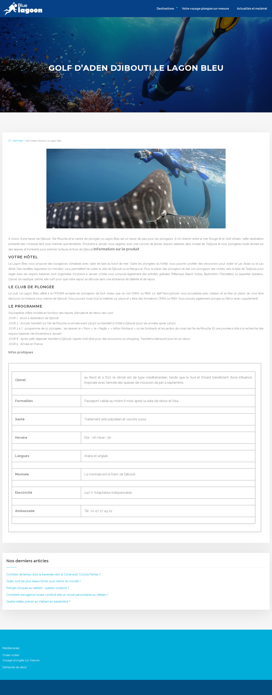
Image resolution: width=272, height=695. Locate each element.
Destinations (165, 8)
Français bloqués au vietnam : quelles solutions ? (37, 588)
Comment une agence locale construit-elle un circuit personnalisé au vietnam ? (57, 594)
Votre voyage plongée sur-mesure (205, 8)
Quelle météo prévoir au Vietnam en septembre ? (38, 601)
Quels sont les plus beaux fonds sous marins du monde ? (43, 581)
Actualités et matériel (252, 8)
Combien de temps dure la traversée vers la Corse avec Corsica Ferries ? (53, 574)
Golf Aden (18, 141)
